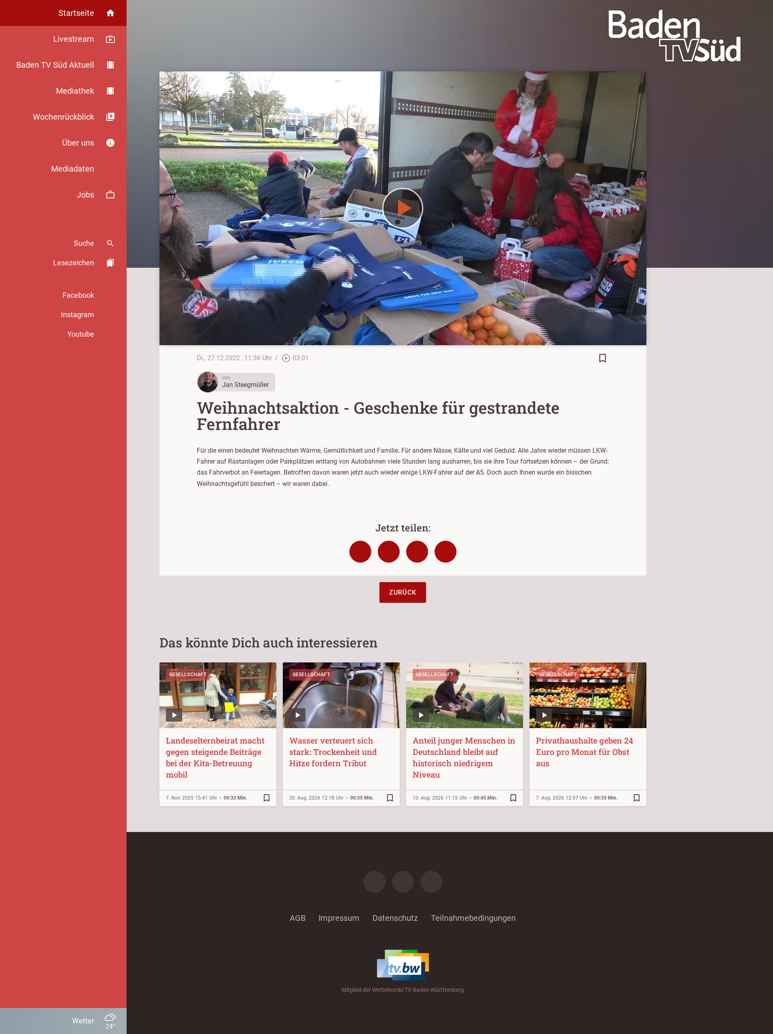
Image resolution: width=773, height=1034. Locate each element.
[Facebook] (374, 882)
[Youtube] (431, 882)
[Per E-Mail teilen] (445, 552)
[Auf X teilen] (389, 552)
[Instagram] (403, 882)
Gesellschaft (188, 674)
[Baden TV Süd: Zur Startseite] (675, 36)
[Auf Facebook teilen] (360, 552)
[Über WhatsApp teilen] (417, 552)
